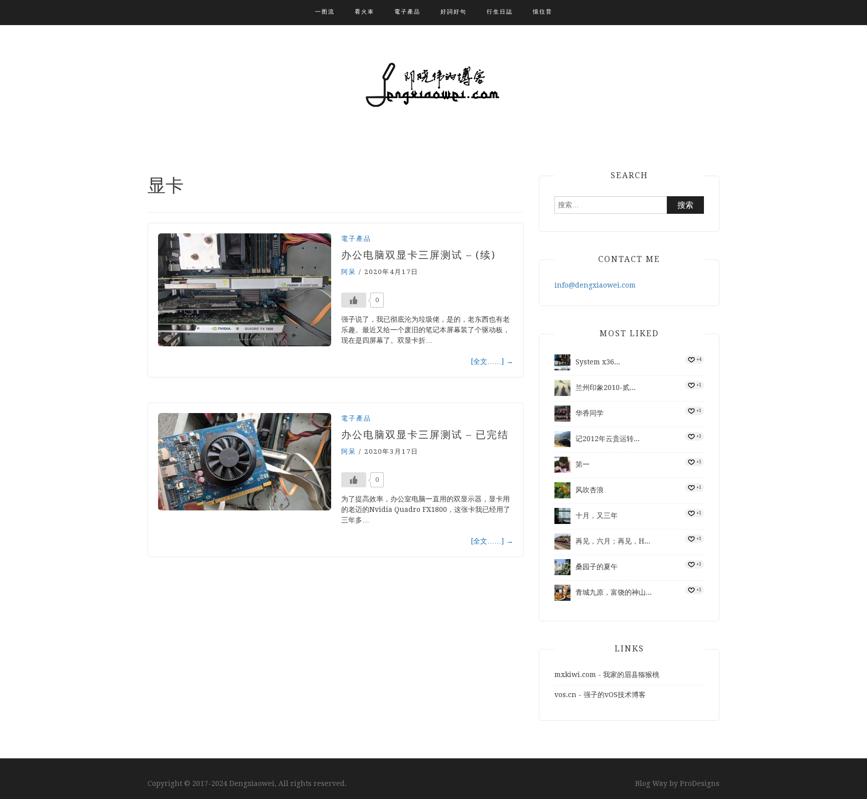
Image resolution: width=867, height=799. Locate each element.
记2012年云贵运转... (607, 439)
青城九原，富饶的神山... (613, 592)
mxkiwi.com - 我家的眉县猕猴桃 (606, 675)
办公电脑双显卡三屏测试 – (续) (418, 255)
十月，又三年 (596, 515)
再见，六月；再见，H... (612, 541)
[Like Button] (353, 300)
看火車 (364, 12)
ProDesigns (699, 783)
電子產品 (407, 12)
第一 (582, 464)
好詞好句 (454, 12)
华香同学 (589, 413)
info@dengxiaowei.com (595, 285)
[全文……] (492, 361)
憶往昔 (542, 12)
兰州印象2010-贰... (605, 387)
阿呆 (348, 272)
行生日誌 (500, 12)
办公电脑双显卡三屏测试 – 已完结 (425, 435)
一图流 (325, 12)
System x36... (597, 362)
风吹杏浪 (589, 490)
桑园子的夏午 (596, 567)
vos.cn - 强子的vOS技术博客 (600, 695)
